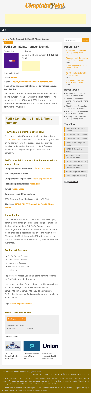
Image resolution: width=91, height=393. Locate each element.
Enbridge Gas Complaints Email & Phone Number (76, 117)
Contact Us (47, 374)
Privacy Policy (70, 374)
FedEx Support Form (42, 179)
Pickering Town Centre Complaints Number (74, 166)
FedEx (14, 77)
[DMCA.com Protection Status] (71, 182)
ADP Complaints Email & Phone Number (76, 74)
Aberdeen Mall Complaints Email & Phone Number (77, 59)
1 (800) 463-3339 (42, 168)
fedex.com (35, 184)
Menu (4, 30)
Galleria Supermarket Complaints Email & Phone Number (77, 101)
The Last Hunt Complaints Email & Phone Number (77, 112)
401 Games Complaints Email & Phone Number (75, 81)
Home (4, 39)
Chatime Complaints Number (76, 135)
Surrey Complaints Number (75, 176)
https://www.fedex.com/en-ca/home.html (33, 82)
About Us (37, 374)
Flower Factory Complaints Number (75, 144)
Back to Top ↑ (83, 374)
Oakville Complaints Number (76, 161)
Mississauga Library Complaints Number (73, 156)
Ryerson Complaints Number (76, 172)
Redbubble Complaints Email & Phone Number (75, 94)
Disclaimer (58, 374)
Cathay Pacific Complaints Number (75, 130)
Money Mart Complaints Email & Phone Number (76, 51)
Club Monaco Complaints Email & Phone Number (76, 107)
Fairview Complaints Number (76, 139)
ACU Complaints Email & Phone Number (76, 66)
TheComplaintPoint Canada (13, 371)
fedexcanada (18, 189)
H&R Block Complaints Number (74, 150)
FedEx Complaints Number (21, 303)
